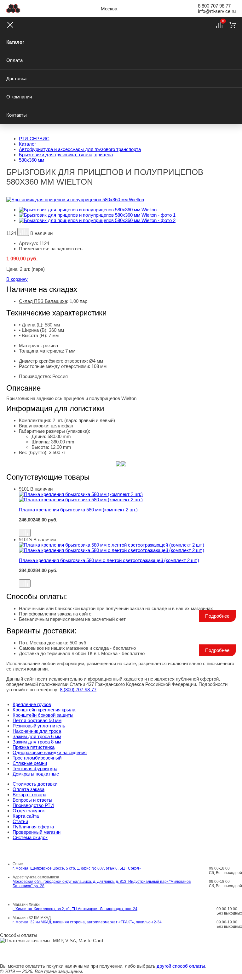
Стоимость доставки (35, 784)
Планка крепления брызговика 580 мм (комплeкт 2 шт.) (78, 509)
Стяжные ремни (30, 763)
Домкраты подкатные (36, 773)
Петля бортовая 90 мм (37, 720)
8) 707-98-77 (78, 689)
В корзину (17, 279)
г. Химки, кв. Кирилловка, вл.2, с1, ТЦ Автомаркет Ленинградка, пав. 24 (75, 909)
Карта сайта (26, 816)
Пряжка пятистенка (34, 747)
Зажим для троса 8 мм (37, 741)
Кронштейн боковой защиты (43, 715)
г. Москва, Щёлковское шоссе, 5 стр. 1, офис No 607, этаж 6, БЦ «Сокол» (77, 868)
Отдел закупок (29, 810)
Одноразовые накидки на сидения (50, 752)
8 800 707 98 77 (214, 5)
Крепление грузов (32, 704)
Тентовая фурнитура (35, 768)
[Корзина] (232, 25)
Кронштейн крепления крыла (44, 709)
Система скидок (30, 837)
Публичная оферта (33, 826)
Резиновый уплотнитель (39, 725)
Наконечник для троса (37, 731)
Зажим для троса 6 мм (37, 736)
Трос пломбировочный (37, 757)
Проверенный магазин (36, 832)
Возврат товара (29, 794)
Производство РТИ (33, 805)
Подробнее (217, 616)
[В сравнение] (23, 232)
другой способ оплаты (181, 966)
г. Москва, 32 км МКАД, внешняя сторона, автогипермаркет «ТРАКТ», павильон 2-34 (87, 922)
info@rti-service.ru (217, 11)
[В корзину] (127, 525)
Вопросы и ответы (32, 800)
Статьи (20, 821)
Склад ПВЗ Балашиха (43, 301)
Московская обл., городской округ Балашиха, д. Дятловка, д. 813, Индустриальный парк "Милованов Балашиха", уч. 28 (102, 883)
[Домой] (13, 8)
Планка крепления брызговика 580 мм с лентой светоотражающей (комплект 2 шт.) (109, 560)
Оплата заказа (28, 789)
